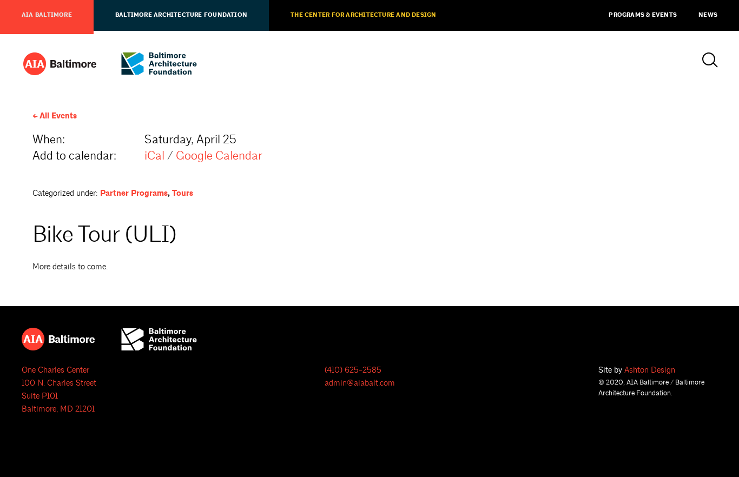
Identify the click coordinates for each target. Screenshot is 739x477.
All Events (58, 116)
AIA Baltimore (47, 15)
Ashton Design (649, 370)
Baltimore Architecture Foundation (181, 15)
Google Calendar (219, 156)
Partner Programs (134, 193)
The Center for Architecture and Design (363, 15)
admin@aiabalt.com (360, 383)
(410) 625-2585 (353, 370)
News (707, 15)
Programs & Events (643, 15)
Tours (182, 193)
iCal (154, 156)
